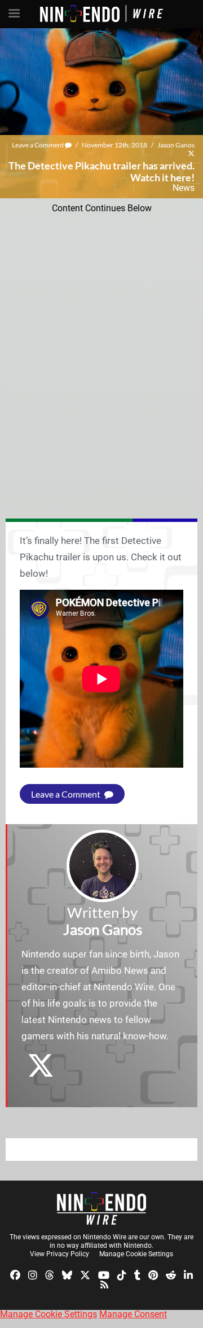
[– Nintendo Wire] (101, 1208)
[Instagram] (32, 1274)
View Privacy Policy (59, 1254)
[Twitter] (85, 1274)
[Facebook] (15, 1274)
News (184, 187)
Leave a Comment (38, 145)
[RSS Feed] (104, 1284)
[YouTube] (103, 1274)
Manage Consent (133, 1314)
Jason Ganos (176, 145)
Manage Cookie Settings (136, 1254)
